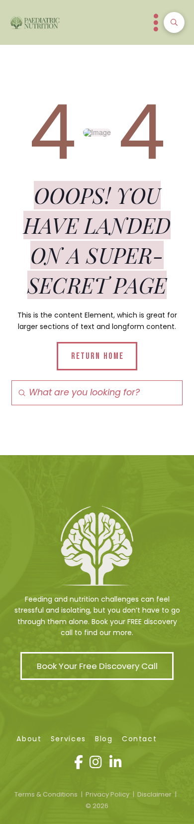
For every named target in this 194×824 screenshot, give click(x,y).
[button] (156, 22)
